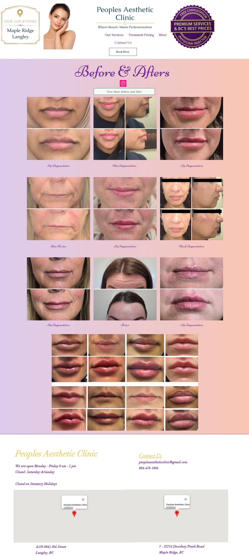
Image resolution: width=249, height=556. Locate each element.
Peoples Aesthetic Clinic (56, 453)
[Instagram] (123, 83)
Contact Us (123, 42)
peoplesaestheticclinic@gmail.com (163, 462)
